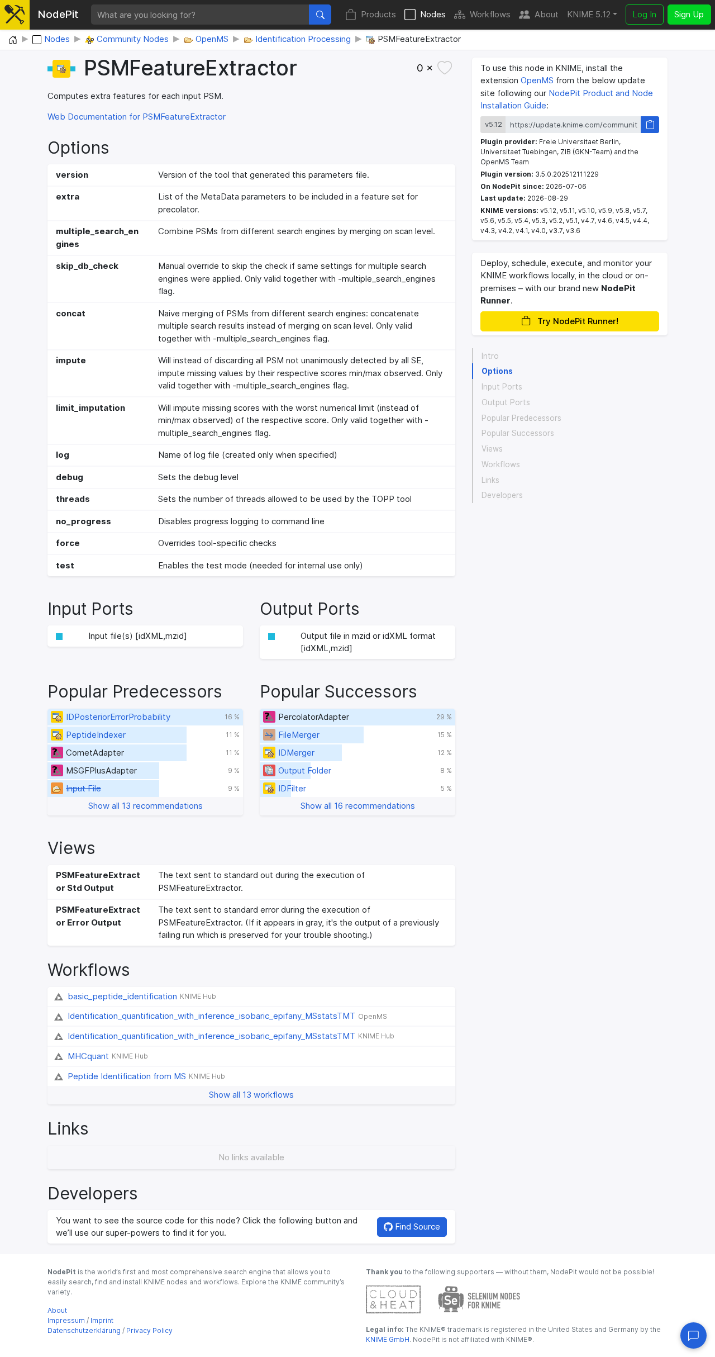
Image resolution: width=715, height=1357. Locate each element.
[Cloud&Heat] (393, 1298)
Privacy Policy (149, 1330)
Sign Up (689, 14)
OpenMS (537, 80)
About (547, 14)
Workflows (490, 14)
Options (497, 371)
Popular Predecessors (521, 417)
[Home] (12, 40)
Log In (644, 14)
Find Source (416, 1226)
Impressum (66, 1320)
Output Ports (506, 402)
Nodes (433, 14)
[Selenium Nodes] (479, 1298)
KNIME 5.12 (589, 14)
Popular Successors (518, 433)
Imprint (101, 1320)
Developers (502, 495)
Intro (490, 355)
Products (378, 14)
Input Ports (502, 386)
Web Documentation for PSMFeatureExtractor (136, 116)
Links (490, 479)
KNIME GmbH (387, 1339)
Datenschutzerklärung (84, 1330)
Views (492, 448)
